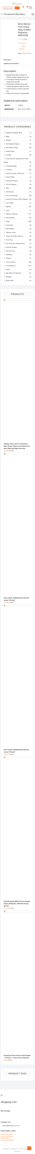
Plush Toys (9, 240)
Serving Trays (10, 251)
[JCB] (27, 1114)
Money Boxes (10, 218)
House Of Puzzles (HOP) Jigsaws (17, 199)
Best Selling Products (13, 144)
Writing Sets (10, 280)
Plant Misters (10, 229)
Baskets (8, 140)
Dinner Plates (10, 177)
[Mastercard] (5, 1114)
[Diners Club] (16, 1114)
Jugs (7, 210)
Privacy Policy (5, 1138)
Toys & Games (11, 262)
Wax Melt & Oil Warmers (14, 273)
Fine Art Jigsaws (11, 184)
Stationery (9, 255)
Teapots (8, 258)
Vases (8, 269)
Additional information (11, 63)
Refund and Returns (7, 1136)
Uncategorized (10, 266)
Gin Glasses (10, 192)
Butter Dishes (10, 151)
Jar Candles (10, 203)
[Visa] (9, 1114)
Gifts (7, 188)
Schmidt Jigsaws (11, 247)
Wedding (8, 277)
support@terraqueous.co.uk (10, 1125)
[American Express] (2, 1114)
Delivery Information (7, 1134)
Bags (7, 136)
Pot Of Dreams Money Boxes (15, 243)
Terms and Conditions (7, 1140)
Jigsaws (8, 206)
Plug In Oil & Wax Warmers (14, 236)
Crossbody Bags (11, 166)
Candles (8, 155)
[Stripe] (23, 1114)
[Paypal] (12, 1114)
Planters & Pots (11, 232)
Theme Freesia (23, 1149)
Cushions (9, 169)
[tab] (7, 60)
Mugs (8, 221)
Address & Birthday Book (14, 133)
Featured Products (12, 181)
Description (7, 60)
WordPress (17, 1151)
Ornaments (9, 225)
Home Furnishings (12, 195)
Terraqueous (6, 1149)
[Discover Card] (20, 1114)
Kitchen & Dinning (11, 214)
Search (17, 8)
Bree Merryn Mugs (12, 147)
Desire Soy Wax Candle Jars (15, 173)
